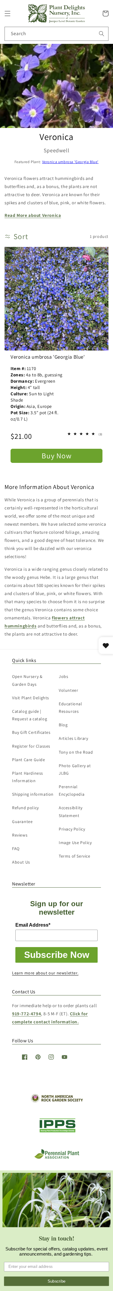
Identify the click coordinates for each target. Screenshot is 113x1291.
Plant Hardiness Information (27, 776)
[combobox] (56, 34)
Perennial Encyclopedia (71, 790)
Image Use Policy (75, 842)
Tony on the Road (76, 752)
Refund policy (25, 807)
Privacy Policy (72, 829)
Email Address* (32, 925)
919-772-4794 (26, 1013)
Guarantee (22, 821)
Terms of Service (74, 856)
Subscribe (57, 1281)
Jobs (63, 676)
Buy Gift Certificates (31, 732)
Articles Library (73, 738)
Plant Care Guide (28, 759)
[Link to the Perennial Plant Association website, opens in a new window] (57, 1157)
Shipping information (33, 794)
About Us (21, 862)
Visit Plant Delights (30, 697)
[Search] (101, 33)
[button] (7, 13)
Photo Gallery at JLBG (75, 769)
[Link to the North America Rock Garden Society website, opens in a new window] (56, 1101)
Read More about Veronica (33, 215)
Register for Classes (31, 746)
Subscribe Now (56, 955)
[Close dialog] (108, 1174)
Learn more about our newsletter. (45, 973)
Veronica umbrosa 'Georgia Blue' (70, 161)
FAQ (16, 848)
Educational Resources (70, 707)
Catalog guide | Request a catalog (29, 715)
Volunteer (68, 690)
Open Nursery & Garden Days (27, 680)
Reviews (19, 835)
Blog (63, 725)
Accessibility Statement (71, 811)
